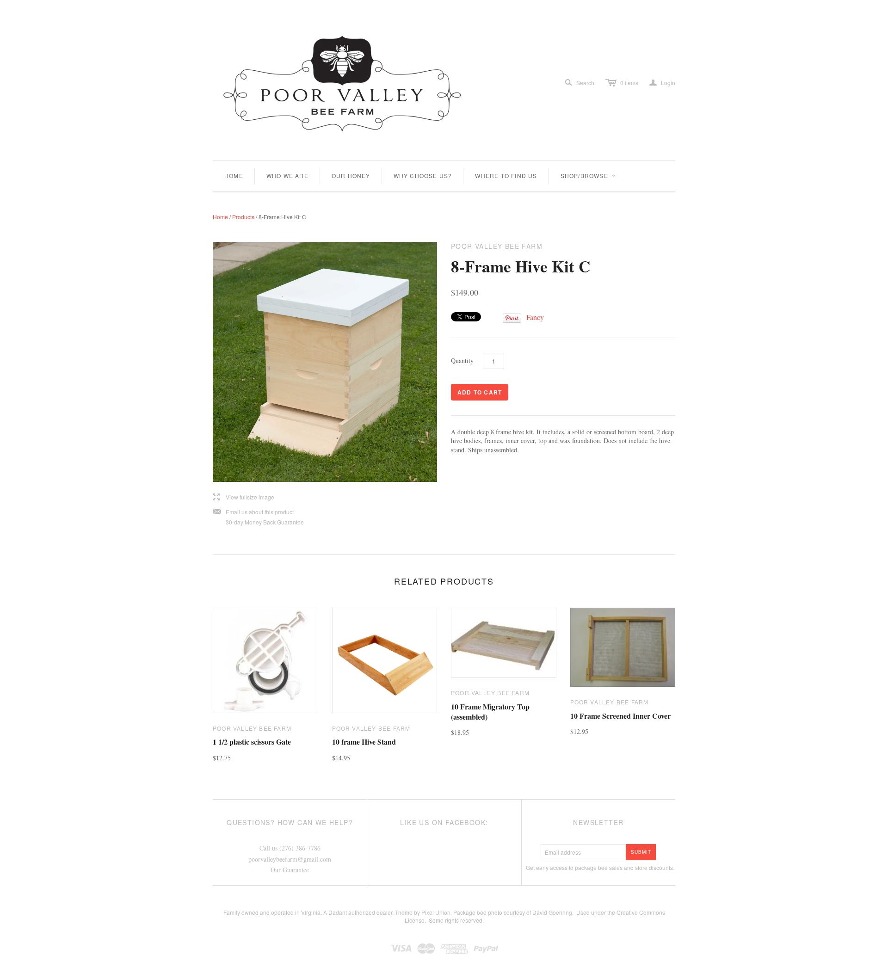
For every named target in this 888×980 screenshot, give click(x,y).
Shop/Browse (588, 175)
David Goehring (552, 912)
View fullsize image (243, 497)
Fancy (535, 317)
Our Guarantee (290, 869)
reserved (471, 920)
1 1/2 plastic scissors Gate (252, 741)
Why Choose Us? (423, 175)
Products (243, 217)
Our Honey (351, 175)
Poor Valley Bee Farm (252, 728)
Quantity (462, 360)
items (629, 82)
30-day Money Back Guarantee (265, 522)
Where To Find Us (506, 175)
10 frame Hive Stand (364, 741)
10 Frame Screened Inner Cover (620, 715)
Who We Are (287, 175)
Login (662, 82)
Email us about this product (253, 512)
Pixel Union (435, 912)
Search (585, 82)
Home (233, 175)
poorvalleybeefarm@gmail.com (289, 859)
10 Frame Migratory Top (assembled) (490, 711)
